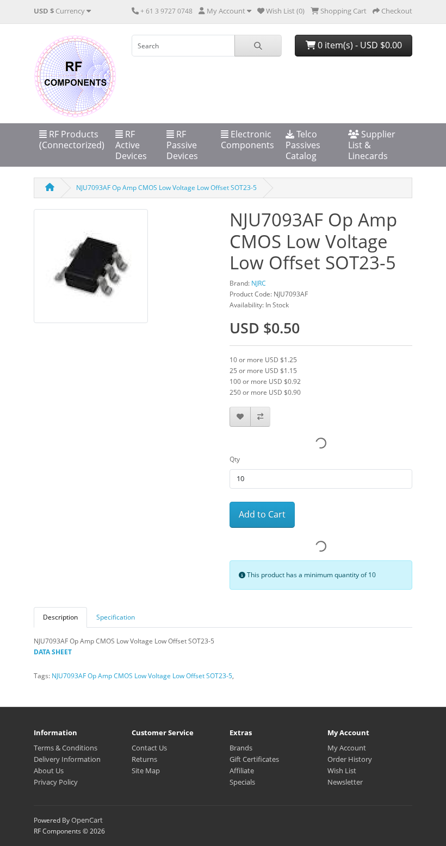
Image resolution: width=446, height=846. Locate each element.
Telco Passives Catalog (303, 145)
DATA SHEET (53, 651)
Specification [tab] (115, 617)
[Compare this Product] (260, 417)
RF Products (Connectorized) (71, 139)
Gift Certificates (254, 759)
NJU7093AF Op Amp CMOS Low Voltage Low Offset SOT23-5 (166, 187)
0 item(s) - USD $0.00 (358, 45)
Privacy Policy (56, 782)
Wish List (341, 770)
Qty (235, 459)
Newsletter (345, 782)
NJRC (258, 283)
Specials (242, 782)
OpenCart (87, 820)
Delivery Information (67, 759)
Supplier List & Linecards (371, 145)
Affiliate (242, 770)
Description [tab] (60, 617)
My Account (346, 748)
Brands (241, 748)
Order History (349, 759)
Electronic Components (247, 139)
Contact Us (149, 748)
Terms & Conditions (65, 748)
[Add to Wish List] (240, 417)
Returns (144, 759)
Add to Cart (262, 514)
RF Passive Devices (182, 145)
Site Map (146, 770)
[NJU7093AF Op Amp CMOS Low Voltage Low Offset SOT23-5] (91, 269)
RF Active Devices (131, 145)
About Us (49, 770)
